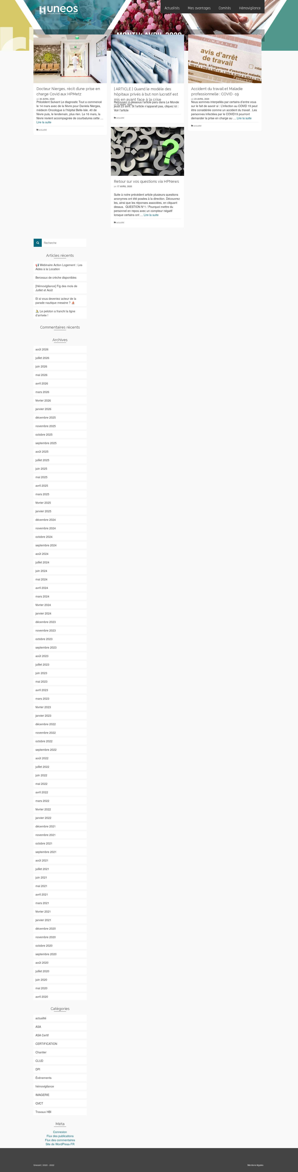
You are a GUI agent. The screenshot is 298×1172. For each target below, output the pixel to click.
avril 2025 (41, 485)
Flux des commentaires (60, 1140)
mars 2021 (42, 903)
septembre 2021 (46, 852)
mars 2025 (42, 494)
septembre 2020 (46, 954)
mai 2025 (41, 477)
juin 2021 (41, 877)
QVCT (39, 1103)
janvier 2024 (43, 613)
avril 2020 (41, 997)
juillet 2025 (42, 460)
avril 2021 (41, 894)
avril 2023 (41, 690)
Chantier (40, 1052)
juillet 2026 (42, 358)
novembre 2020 (45, 937)
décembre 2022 (45, 724)
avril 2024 (41, 588)
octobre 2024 (44, 537)
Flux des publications (60, 1136)
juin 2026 (41, 366)
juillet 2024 (42, 562)
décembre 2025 (45, 417)
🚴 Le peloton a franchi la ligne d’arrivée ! (55, 313)
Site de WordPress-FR (60, 1144)
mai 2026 (41, 375)
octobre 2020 (44, 945)
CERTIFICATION (46, 1044)
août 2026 (41, 349)
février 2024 (43, 605)
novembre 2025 (45, 426)
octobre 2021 (44, 843)
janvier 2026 (43, 409)
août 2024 (41, 554)
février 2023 (43, 707)
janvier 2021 (43, 920)
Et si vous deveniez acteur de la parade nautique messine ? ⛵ (55, 300)
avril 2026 (41, 383)
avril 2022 (41, 792)
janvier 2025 (43, 511)
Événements (43, 1078)
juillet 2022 (42, 767)
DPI (37, 1069)
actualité (43, 129)
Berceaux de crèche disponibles (55, 277)
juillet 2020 (42, 971)
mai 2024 (41, 579)
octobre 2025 (44, 434)
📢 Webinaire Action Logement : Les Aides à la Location (58, 267)
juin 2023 (41, 673)
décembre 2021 (45, 826)
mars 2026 (42, 392)
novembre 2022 (45, 732)
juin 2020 (41, 980)
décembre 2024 (45, 520)
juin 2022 (41, 775)
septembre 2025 (46, 443)
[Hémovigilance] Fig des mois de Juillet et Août (56, 288)
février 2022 (43, 809)
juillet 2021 (42, 869)
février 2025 (43, 503)
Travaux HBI (43, 1112)
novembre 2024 (45, 528)
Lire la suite (43, 122)
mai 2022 (41, 784)
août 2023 (41, 656)
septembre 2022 (46, 750)
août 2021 (41, 860)
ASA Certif (42, 1035)
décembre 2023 (45, 622)
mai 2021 (41, 886)
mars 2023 (42, 698)
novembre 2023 (45, 630)
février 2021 (43, 911)
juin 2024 (41, 571)
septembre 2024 (46, 545)
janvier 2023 (43, 715)
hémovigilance (44, 1086)
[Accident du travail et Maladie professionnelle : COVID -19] (225, 58)
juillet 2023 (42, 664)
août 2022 (41, 758)
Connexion (60, 1132)
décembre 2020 (45, 928)
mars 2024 (42, 596)
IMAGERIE (42, 1095)
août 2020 (41, 962)
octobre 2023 (44, 639)
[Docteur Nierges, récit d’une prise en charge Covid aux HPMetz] (70, 58)
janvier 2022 (43, 818)
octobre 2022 (44, 741)
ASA (38, 1027)
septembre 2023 (46, 647)
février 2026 (43, 400)
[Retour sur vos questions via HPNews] (147, 151)
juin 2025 (41, 468)
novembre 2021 (45, 835)
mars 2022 (42, 801)
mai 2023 (41, 681)
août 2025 (41, 451)
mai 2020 (41, 988)
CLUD (39, 1061)
